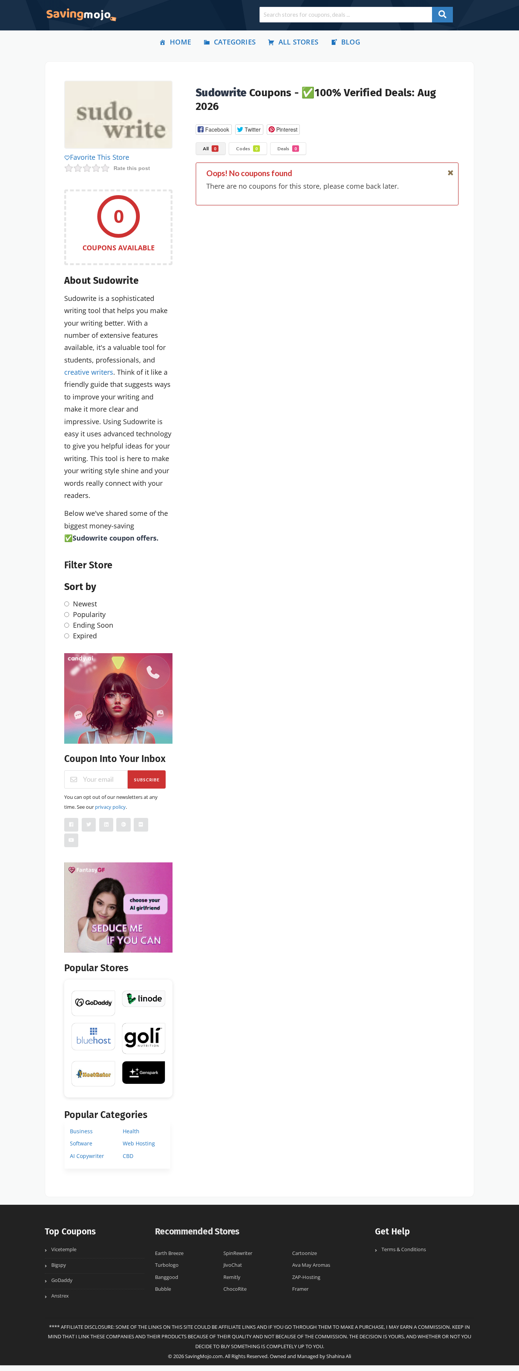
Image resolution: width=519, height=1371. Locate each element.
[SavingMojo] (81, 14)
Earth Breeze (169, 1253)
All (209, 148)
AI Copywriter (87, 1155)
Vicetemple (63, 1249)
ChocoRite (235, 1289)
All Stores (298, 41)
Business (81, 1131)
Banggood (166, 1277)
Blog (350, 41)
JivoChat (232, 1265)
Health (131, 1131)
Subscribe (147, 779)
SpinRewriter (237, 1253)
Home (180, 41)
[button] (213, 129)
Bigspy (58, 1265)
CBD (128, 1155)
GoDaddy (62, 1280)
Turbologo (167, 1265)
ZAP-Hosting (306, 1277)
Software (81, 1143)
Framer (300, 1289)
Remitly (232, 1277)
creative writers (88, 372)
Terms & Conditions (403, 1249)
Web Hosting (139, 1143)
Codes (247, 148)
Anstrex (60, 1296)
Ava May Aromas (311, 1265)
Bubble (163, 1289)
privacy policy (110, 806)
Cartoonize (304, 1253)
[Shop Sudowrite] (118, 116)
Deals (287, 148)
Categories (235, 41)
